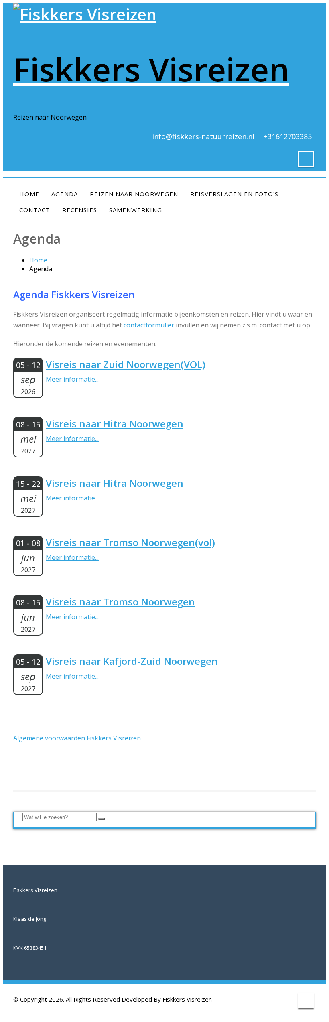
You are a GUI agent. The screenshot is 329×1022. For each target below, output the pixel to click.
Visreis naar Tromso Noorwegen (120, 601)
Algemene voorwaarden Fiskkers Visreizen (77, 737)
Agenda (64, 194)
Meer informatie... (72, 379)
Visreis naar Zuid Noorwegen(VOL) (125, 364)
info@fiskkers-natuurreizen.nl (203, 136)
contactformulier (149, 325)
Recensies (79, 210)
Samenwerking (135, 210)
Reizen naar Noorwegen (134, 194)
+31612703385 (288, 136)
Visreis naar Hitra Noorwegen (114, 423)
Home (29, 194)
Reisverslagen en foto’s (234, 194)
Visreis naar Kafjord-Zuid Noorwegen (132, 661)
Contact (34, 210)
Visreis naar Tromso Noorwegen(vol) (130, 542)
